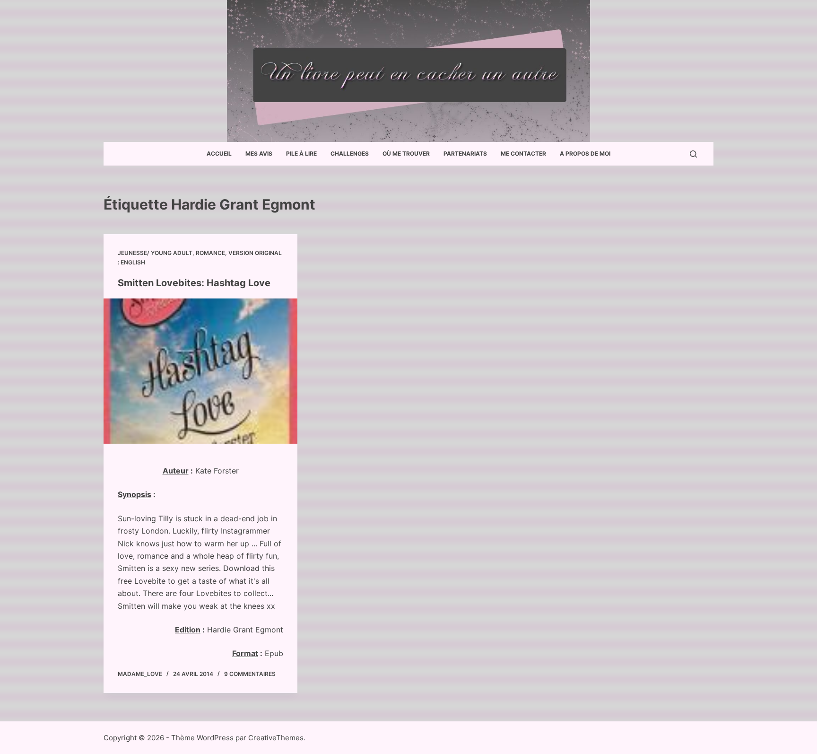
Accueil (219, 153)
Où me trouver (406, 153)
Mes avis (258, 153)
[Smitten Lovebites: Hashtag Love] (200, 371)
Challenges (349, 153)
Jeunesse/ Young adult (155, 252)
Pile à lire (301, 153)
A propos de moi (585, 153)
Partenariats (465, 153)
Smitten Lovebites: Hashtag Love (194, 283)
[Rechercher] (693, 154)
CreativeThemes (276, 737)
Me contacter (523, 153)
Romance (210, 252)
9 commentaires (250, 673)
